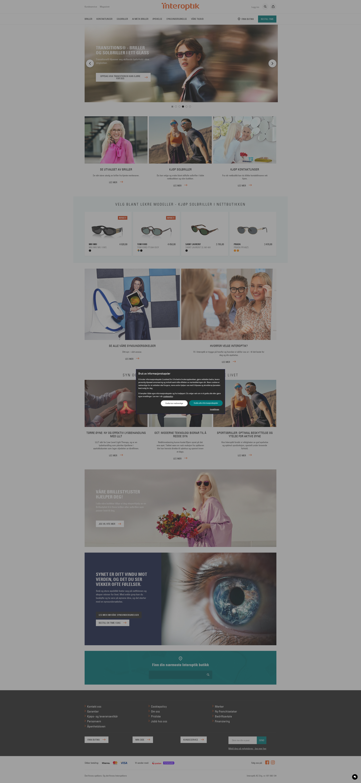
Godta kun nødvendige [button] (174, 403)
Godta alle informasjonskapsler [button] (206, 403)
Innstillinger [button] (214, 409)
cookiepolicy (168, 396)
